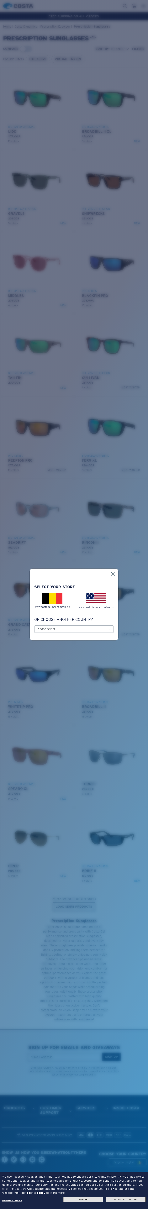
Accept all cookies (126, 1199)
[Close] (113, 574)
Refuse (83, 1199)
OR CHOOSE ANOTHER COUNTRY (63, 619)
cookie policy (36, 1192)
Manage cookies (12, 1200)
